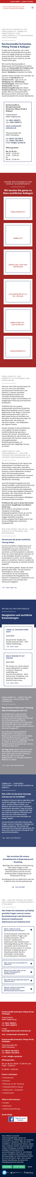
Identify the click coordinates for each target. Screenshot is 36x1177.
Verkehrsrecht (8, 1093)
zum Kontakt (20, 887)
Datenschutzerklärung (11, 1109)
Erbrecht (6, 1081)
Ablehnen (7, 1167)
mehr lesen (14, 646)
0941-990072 (16, 1)
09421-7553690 (28, 1)
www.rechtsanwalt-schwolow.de (14, 127)
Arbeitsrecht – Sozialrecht (13, 1090)
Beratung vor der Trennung (13, 1084)
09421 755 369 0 (16, 139)
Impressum (7, 1106)
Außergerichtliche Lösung (13, 1087)
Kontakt (6, 1103)
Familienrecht (8, 1078)
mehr (30, 1167)
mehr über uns (11, 587)
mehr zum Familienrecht (15, 765)
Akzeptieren (19, 1167)
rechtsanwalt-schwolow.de (17, 1034)
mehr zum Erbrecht (13, 838)
